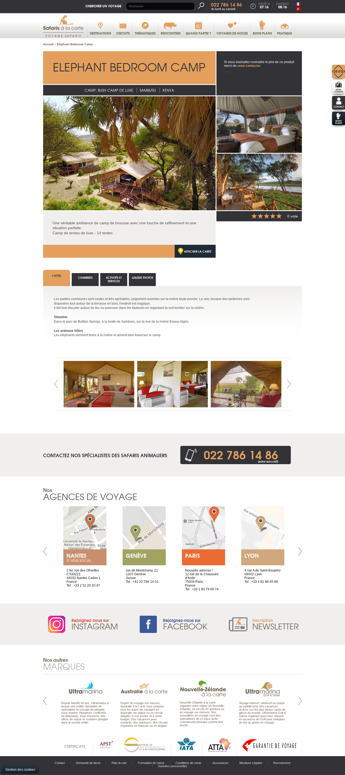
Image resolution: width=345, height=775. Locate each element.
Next (289, 384)
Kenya (168, 90)
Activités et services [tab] (114, 279)
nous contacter (249, 66)
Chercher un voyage (103, 5)
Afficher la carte (198, 251)
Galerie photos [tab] (142, 277)
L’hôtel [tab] (56, 276)
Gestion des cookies (20, 769)
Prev (56, 384)
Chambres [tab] (85, 277)
